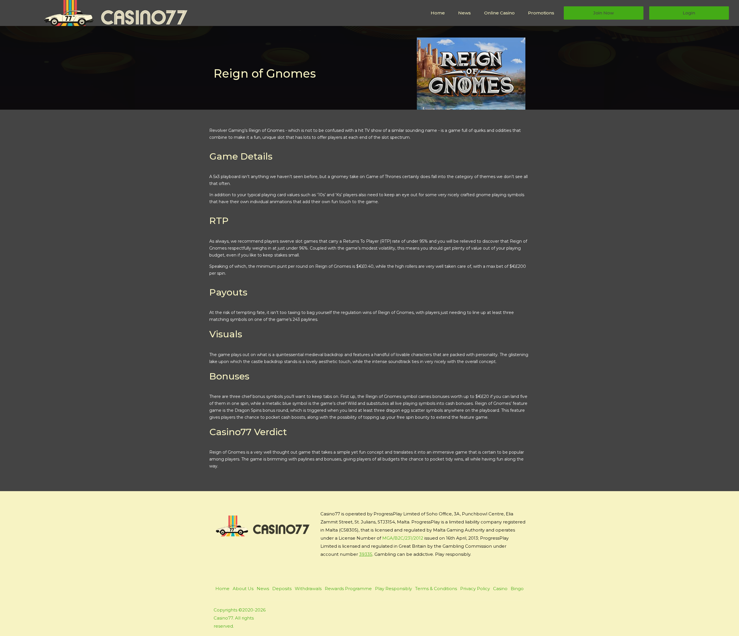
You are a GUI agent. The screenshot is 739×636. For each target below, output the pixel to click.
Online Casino (499, 13)
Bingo (517, 588)
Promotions (541, 13)
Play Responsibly (393, 588)
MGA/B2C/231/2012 (402, 538)
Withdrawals (308, 588)
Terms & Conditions (436, 588)
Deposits (282, 588)
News (464, 13)
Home (438, 13)
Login (689, 13)
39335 (365, 554)
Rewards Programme (348, 588)
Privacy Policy (475, 588)
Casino (500, 588)
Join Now (603, 13)
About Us (243, 588)
